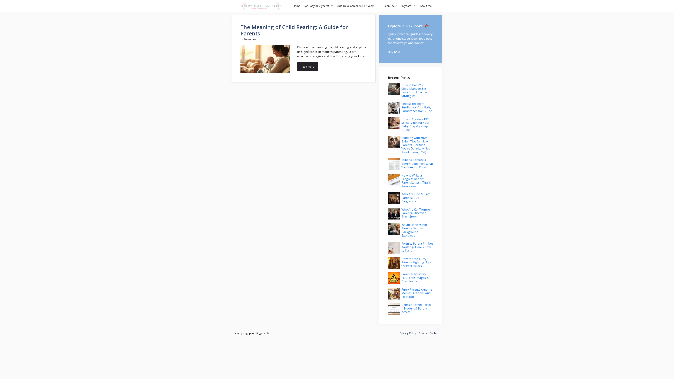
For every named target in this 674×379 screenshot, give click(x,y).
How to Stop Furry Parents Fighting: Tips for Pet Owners (416, 262)
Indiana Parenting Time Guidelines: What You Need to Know (417, 163)
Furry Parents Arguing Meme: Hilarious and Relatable (416, 293)
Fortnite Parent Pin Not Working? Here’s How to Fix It (417, 247)
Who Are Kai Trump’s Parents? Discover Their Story (416, 213)
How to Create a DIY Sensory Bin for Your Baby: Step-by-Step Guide (415, 124)
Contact (434, 333)
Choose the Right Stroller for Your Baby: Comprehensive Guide (416, 107)
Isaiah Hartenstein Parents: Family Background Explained (414, 230)
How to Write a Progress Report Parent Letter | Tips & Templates (416, 180)
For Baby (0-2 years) (316, 6)
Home (296, 6)
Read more (307, 66)
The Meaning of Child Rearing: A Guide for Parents (294, 30)
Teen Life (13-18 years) (397, 6)
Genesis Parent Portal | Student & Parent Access (416, 308)
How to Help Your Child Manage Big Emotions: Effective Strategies (414, 90)
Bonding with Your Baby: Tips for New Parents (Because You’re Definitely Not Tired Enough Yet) (415, 145)
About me (426, 6)
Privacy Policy (408, 333)
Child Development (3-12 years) (356, 6)
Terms (423, 333)
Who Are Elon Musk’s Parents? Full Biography (415, 197)
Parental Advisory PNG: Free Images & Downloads (415, 277)
